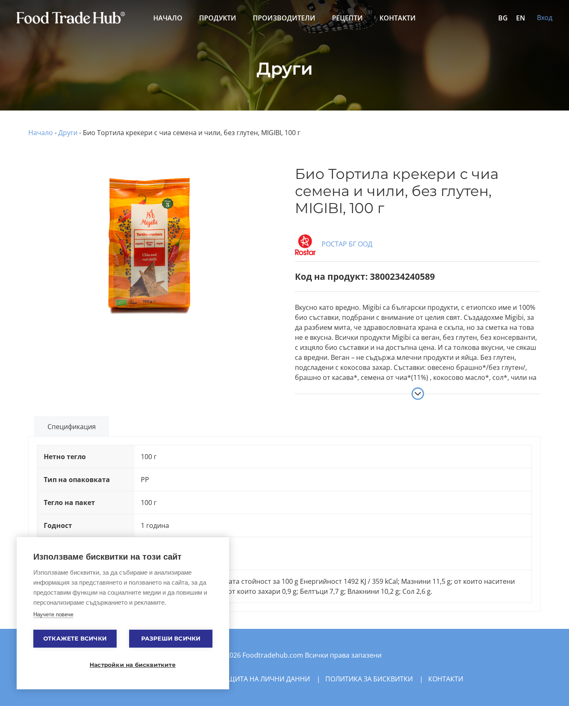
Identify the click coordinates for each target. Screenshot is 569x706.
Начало (167, 18)
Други (67, 132)
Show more (418, 393)
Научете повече (53, 614)
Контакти (397, 18)
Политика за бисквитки (369, 678)
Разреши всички (171, 638)
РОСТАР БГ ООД (346, 244)
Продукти (217, 18)
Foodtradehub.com (273, 655)
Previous (17, 226)
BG (503, 18)
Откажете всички (75, 638)
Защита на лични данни (265, 678)
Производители (284, 18)
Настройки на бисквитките (127, 664)
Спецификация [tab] (71, 426)
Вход (544, 17)
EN (520, 18)
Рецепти (347, 18)
